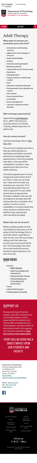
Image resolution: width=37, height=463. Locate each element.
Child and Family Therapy (20, 276)
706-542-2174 (13, 383)
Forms (9, 286)
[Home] (18, 15)
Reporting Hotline (26, 431)
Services (10, 266)
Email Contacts (7, 387)
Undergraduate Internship (17, 292)
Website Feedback (11, 427)
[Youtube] (22, 441)
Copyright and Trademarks (11, 423)
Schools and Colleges (11, 416)
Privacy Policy (6, 375)
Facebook (4, 392)
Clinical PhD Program (15, 289)
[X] (14, 441)
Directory (26, 416)
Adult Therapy (16, 268)
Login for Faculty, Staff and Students (14, 378)
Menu (4, 26)
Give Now (20, 26)
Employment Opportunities (26, 419)
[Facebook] (12, 441)
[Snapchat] (20, 441)
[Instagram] (17, 441)
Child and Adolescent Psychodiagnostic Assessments (18, 281)
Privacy (26, 423)
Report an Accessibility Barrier (26, 427)
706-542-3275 (11, 385)
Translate (8, 6)
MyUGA (11, 419)
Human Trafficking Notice (11, 430)
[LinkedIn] (25, 441)
